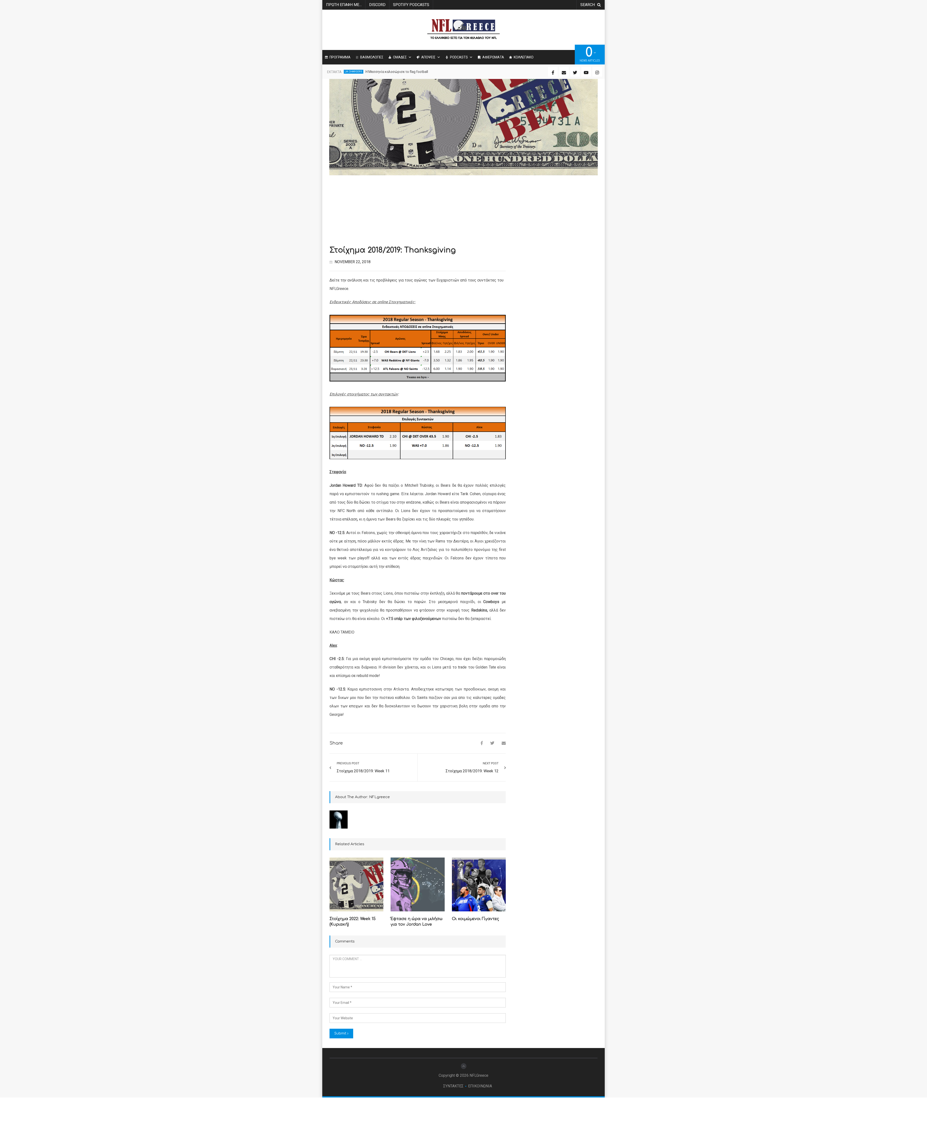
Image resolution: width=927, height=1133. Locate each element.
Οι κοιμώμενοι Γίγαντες (475, 919)
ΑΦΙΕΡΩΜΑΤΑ (493, 57)
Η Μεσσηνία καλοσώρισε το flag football (396, 72)
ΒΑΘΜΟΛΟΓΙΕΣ (371, 57)
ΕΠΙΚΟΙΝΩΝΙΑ (480, 1086)
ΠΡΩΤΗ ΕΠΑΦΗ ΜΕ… (344, 4)
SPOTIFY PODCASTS (411, 4)
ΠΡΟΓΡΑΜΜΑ (340, 57)
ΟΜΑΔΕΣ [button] (400, 57)
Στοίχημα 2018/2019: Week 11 (363, 771)
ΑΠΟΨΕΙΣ (428, 57)
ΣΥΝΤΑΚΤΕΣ (453, 1086)
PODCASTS (459, 57)
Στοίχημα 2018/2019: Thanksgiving (393, 250)
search (587, 4)
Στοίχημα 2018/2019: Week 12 (472, 771)
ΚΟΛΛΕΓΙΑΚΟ (524, 57)
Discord (377, 4)
